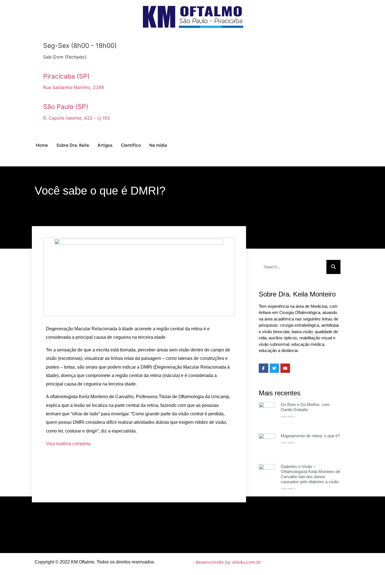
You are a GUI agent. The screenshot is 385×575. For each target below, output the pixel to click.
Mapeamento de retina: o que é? (310, 435)
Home (42, 145)
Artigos (105, 145)
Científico (131, 145)
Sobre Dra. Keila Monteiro (297, 294)
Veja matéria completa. (69, 443)
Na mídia (158, 145)
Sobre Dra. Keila (72, 145)
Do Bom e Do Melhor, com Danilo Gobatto (305, 407)
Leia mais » (288, 416)
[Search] (333, 267)
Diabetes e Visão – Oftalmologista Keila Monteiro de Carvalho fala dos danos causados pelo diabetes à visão (310, 474)
